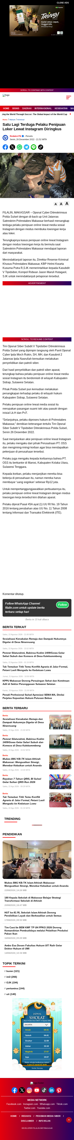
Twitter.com (29, 1108)
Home (6, 108)
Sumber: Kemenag (37, 1068)
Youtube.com (43, 1108)
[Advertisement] (37, 555)
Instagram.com (30, 1104)
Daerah (26, 108)
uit (11, 994)
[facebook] (15, 1092)
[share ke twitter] (13, 149)
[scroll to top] (69, 1120)
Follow (62, 604)
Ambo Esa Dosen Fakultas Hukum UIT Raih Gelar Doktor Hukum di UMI (33, 947)
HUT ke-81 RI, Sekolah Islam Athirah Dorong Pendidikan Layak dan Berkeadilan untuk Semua (32, 914)
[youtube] (37, 1092)
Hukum (12, 120)
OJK (12, 982)
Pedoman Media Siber (48, 1116)
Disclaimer (27, 1121)
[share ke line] (34, 149)
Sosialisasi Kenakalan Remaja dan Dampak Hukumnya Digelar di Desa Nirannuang (23, 722)
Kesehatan (61, 108)
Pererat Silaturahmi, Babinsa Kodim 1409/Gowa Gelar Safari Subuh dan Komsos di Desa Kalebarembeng (23, 742)
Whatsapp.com (47, 1104)
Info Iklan (44, 1121)
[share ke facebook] (6, 149)
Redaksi (26, 1116)
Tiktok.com (62, 1104)
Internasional (43, 108)
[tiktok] (44, 1092)
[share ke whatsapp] (20, 149)
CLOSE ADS (63, 3)
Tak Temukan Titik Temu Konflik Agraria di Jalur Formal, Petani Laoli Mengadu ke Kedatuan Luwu (24, 800)
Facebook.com (14, 1104)
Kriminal (20, 120)
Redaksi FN (15, 136)
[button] (56, 204)
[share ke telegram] (27, 149)
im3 (11, 976)
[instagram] (29, 1092)
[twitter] (22, 1092)
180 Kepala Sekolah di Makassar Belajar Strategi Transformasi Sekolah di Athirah (32, 899)
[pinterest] (59, 1092)
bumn (13, 971)
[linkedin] (52, 1092)
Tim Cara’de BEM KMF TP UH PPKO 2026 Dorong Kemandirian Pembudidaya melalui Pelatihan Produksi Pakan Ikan (36, 930)
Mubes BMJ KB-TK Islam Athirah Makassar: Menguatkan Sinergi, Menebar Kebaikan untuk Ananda (22, 762)
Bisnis (15, 108)
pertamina (15, 988)
